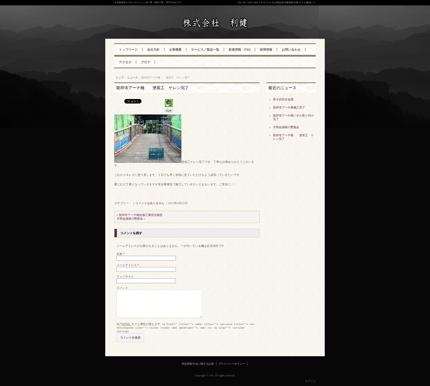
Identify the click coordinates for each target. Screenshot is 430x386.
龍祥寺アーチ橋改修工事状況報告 (141, 215)
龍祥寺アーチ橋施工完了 (289, 107)
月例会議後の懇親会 (130, 218)
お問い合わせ (291, 49)
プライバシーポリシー (231, 363)
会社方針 (153, 49)
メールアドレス (127, 265)
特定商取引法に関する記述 (198, 363)
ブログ (145, 62)
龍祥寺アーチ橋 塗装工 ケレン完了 (152, 88)
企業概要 (175, 49)
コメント (122, 287)
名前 (120, 254)
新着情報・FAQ (239, 49)
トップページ (128, 49)
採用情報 (266, 49)
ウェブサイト (125, 276)
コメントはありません (149, 203)
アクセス (125, 62)
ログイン (310, 381)
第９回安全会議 (283, 99)
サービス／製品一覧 (205, 49)
